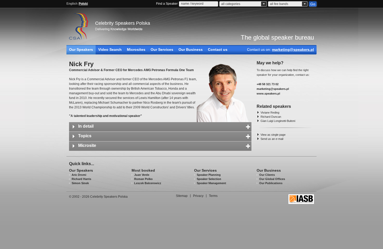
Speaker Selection (209, 178)
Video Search (110, 49)
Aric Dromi (79, 174)
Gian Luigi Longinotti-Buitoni (278, 120)
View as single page (273, 134)
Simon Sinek (80, 183)
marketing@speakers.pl (293, 49)
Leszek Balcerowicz (147, 183)
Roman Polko (143, 178)
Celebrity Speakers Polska (122, 23)
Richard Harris (81, 178)
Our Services (162, 49)
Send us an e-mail (272, 138)
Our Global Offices (272, 178)
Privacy (198, 196)
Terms (213, 196)
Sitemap (182, 196)
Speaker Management (211, 183)
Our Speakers (81, 49)
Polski (83, 3)
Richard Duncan (271, 116)
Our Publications (270, 183)
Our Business (190, 49)
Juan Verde (141, 174)
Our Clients (267, 174)
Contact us (217, 49)
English (71, 3)
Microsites (136, 49)
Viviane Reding (270, 112)
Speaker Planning (209, 174)
